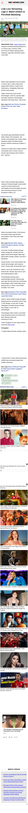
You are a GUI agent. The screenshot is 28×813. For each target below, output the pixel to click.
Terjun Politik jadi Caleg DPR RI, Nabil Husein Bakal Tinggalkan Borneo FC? (13, 369)
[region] (14, 809)
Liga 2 (15, 375)
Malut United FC (6, 383)
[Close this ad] (27, 804)
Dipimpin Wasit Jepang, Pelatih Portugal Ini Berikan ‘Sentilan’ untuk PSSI (12, 245)
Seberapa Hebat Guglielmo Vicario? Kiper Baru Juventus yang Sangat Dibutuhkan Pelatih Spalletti (13, 792)
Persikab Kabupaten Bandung (9, 380)
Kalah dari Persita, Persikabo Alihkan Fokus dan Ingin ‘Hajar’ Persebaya (13, 106)
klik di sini (11, 324)
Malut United (18, 44)
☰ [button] (2, 3)
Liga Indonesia (8, 375)
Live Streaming (6, 378)
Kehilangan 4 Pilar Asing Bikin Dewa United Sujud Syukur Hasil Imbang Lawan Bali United (14, 294)
